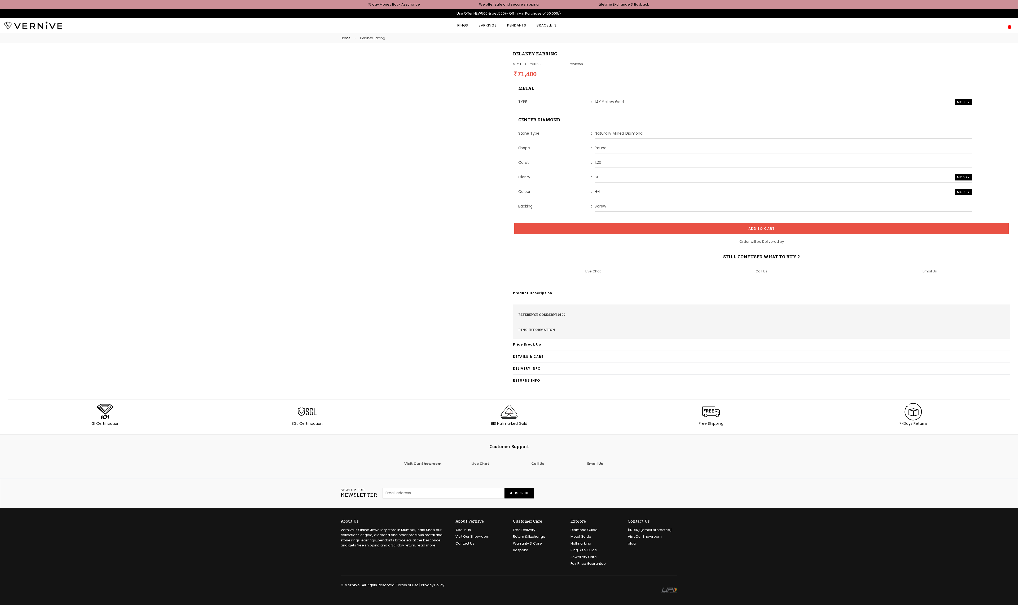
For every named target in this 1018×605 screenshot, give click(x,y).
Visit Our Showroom (472, 536)
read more (426, 545)
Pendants (516, 25)
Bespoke (520, 550)
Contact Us (464, 543)
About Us (463, 529)
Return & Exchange (529, 536)
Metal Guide (581, 536)
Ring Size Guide (584, 550)
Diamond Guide (584, 529)
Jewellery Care (584, 556)
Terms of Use (407, 585)
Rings (462, 25)
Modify (963, 102)
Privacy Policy (432, 585)
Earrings (488, 25)
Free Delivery (524, 529)
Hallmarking (581, 543)
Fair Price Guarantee (588, 563)
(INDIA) (650, 529)
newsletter (359, 493)
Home (345, 38)
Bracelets (546, 25)
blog (632, 543)
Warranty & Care (527, 543)
